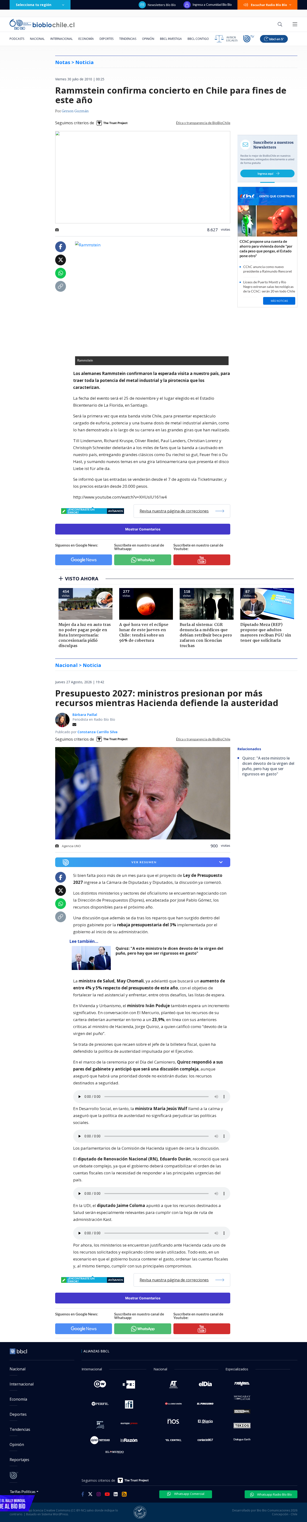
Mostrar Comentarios (142, 529)
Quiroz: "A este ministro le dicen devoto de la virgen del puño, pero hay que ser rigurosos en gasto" (169, 951)
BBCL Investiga (171, 39)
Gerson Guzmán (75, 111)
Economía (86, 39)
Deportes (106, 39)
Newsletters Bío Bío (162, 5)
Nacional (37, 39)
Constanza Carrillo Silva (97, 732)
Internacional (61, 39)
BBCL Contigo (198, 39)
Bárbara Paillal (84, 714)
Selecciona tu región (33, 4)
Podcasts (17, 39)
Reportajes (19, 1459)
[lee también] (92, 958)
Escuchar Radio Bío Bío (269, 5)
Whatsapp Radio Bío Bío (274, 1494)
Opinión (148, 39)
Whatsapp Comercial (188, 1494)
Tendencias (127, 39)
